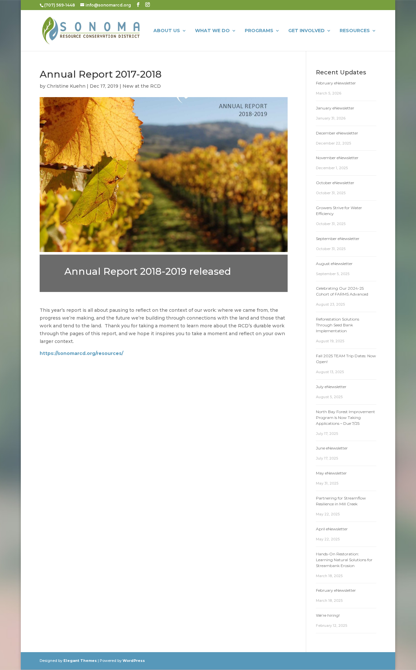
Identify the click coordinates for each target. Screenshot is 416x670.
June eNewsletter (332, 448)
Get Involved (306, 30)
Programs (259, 30)
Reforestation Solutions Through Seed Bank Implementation (337, 325)
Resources (355, 30)
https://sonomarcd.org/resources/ (81, 353)
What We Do (212, 30)
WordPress (134, 660)
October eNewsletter (335, 182)
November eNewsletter (337, 157)
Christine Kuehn (66, 86)
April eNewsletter (332, 528)
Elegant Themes (80, 660)
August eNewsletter (334, 263)
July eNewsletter (331, 386)
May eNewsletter (331, 473)
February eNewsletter (336, 83)
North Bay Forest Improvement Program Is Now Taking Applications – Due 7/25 (345, 417)
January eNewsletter (335, 108)
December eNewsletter (337, 133)
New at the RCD (142, 86)
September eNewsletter (337, 238)
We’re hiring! (328, 615)
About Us (166, 30)
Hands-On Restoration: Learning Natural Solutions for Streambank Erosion (344, 559)
